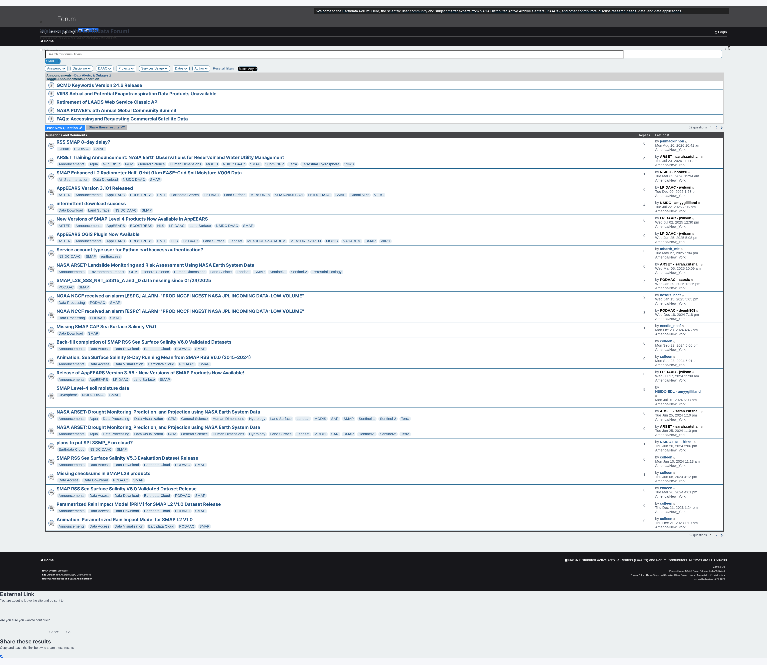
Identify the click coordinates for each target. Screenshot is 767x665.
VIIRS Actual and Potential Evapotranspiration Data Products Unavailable (137, 93)
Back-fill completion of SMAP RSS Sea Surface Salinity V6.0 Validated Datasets (144, 342)
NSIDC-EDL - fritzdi (676, 442)
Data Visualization (128, 364)
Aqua (93, 164)
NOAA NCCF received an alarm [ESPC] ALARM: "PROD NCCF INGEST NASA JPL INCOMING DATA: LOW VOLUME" (180, 296)
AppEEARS (115, 195)
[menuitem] (626, 560)
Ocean (64, 149)
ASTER (65, 195)
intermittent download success (91, 203)
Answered (54, 68)
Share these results (104, 127)
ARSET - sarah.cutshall (679, 157)
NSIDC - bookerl (673, 172)
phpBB (685, 571)
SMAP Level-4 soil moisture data (93, 388)
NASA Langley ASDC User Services (73, 575)
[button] (716, 128)
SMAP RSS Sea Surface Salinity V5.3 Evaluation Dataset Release (127, 458)
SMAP (99, 149)
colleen (666, 341)
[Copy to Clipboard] (1, 656)
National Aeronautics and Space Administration (67, 579)
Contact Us (719, 567)
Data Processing (72, 303)
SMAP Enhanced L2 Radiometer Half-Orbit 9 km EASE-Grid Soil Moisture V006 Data (149, 173)
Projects (124, 68)
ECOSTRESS (141, 195)
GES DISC (111, 164)
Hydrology (257, 419)
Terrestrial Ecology (327, 272)
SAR (335, 419)
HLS (160, 226)
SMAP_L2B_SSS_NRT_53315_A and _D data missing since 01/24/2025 (134, 280)
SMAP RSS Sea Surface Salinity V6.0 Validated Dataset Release (127, 489)
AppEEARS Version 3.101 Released (95, 188)
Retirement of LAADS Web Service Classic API (108, 102)
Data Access (99, 349)
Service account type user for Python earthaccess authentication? (130, 249)
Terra (293, 164)
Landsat (236, 241)
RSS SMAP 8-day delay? (83, 142)
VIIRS (349, 164)
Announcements (71, 164)
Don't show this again (53, 50)
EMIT (161, 195)
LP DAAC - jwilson (675, 187)
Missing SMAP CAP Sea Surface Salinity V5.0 (106, 326)
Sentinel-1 (278, 272)
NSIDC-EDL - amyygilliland (678, 392)
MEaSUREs (260, 195)
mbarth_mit (670, 249)
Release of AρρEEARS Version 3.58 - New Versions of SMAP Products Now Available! (150, 373)
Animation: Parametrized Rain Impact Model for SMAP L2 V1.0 (125, 519)
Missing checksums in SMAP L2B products (103, 473)
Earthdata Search (185, 195)
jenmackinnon (672, 141)
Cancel (54, 632)
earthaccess (110, 256)
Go (68, 632)
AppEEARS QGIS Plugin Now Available (98, 234)
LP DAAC (211, 195)
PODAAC (81, 149)
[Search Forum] (719, 52)
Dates (179, 68)
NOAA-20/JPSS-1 (289, 195)
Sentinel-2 (299, 272)
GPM (129, 164)
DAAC (103, 68)
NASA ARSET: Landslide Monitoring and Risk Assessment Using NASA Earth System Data (155, 265)
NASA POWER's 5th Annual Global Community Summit (117, 110)
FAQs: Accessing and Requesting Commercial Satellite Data (122, 119)
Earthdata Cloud (157, 349)
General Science (151, 164)
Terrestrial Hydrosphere (320, 164)
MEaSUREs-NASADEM (266, 241)
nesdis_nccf (670, 295)
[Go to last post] (686, 141)
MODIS (212, 164)
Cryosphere (68, 395)
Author (200, 68)
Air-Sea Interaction (73, 180)
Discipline (80, 68)
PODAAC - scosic (675, 280)
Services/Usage (153, 68)
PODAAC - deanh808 (677, 310)
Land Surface (234, 195)
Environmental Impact (106, 272)
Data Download (105, 180)
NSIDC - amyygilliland (678, 203)
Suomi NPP (274, 164)
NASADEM (352, 241)
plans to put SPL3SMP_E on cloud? (95, 442)
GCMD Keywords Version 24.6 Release (99, 85)
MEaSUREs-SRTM (305, 241)
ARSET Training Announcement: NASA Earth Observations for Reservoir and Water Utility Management (170, 157)
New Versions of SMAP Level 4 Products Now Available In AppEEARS (132, 219)
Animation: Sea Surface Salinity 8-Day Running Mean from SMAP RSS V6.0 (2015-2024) (154, 357)
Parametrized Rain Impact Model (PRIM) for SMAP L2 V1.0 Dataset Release (139, 504)
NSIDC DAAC (234, 164)
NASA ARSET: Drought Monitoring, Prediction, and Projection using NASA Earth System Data (158, 412)
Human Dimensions (185, 164)
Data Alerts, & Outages (91, 75)
